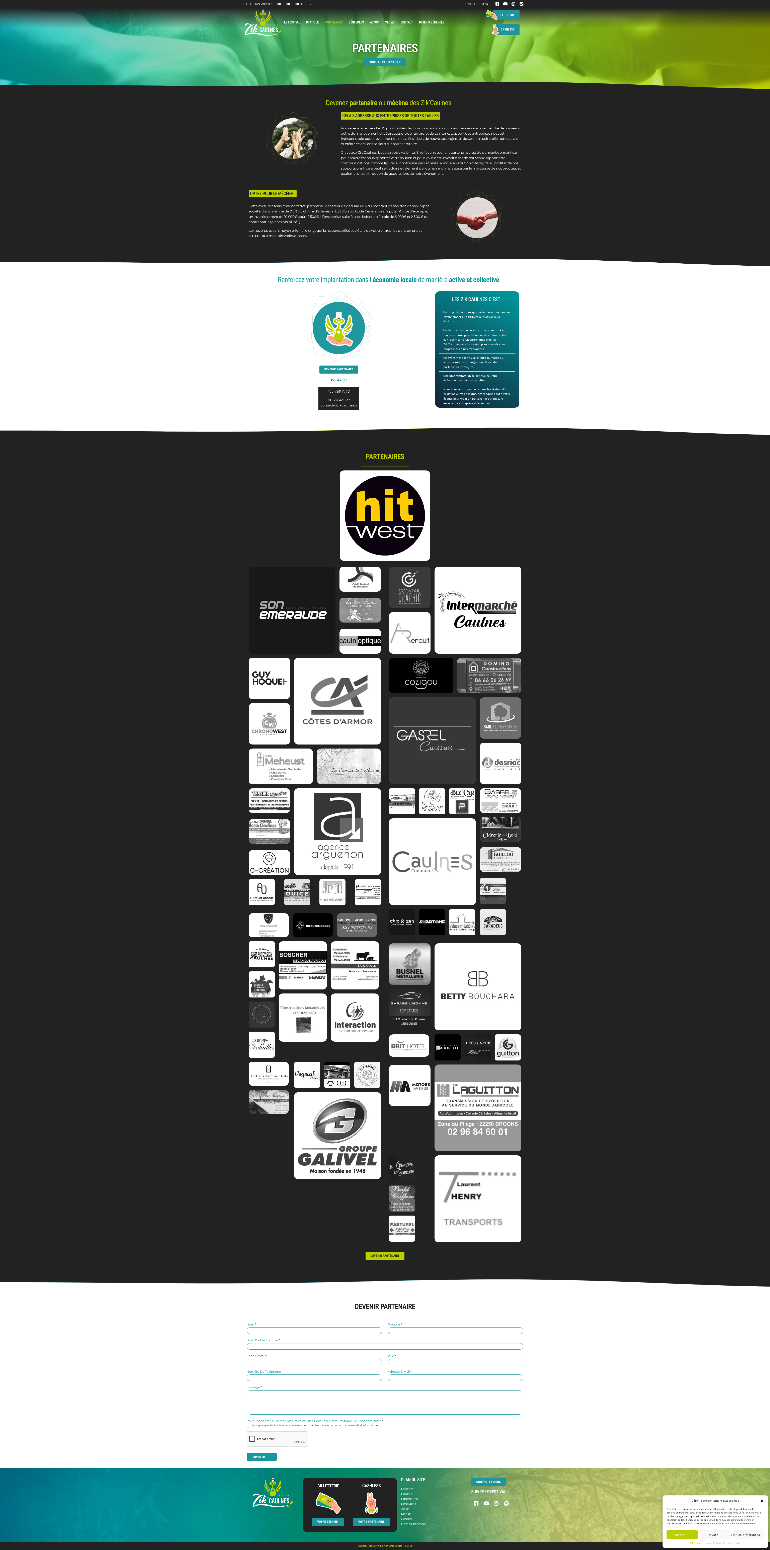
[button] (762, 1501)
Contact (407, 22)
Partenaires (334, 22)
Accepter (679, 1535)
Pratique (312, 22)
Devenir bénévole (431, 22)
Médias (390, 22)
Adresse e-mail (400, 1371)
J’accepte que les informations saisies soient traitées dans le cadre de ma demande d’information (314, 1425)
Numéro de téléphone (264, 1371)
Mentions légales (366, 1545)
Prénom (395, 1324)
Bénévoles (356, 22)
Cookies (408, 1545)
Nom (251, 1324)
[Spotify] (521, 4)
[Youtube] (505, 4)
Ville (392, 1356)
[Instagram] (513, 4)
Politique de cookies (700, 1543)
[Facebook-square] (497, 4)
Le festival (292, 22)
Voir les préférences (746, 1535)
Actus (374, 22)
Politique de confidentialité (727, 1543)
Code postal (256, 1356)
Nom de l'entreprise (263, 1340)
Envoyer (258, 1457)
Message (254, 1387)
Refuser (712, 1535)
